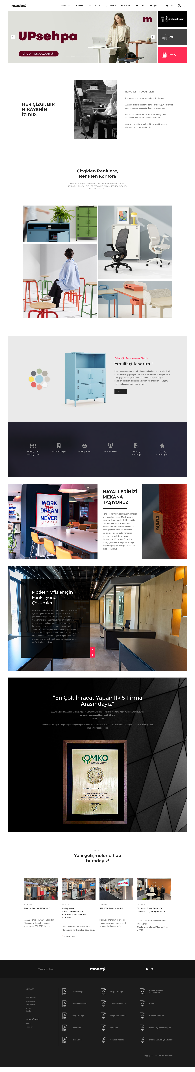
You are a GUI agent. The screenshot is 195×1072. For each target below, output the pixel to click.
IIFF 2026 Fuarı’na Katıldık (111, 913)
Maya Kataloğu (116, 997)
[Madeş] (22, 5)
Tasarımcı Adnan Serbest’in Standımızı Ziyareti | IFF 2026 (151, 915)
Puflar (152, 1009)
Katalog (28, 1029)
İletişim (153, 5)
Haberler (29, 1032)
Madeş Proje (77, 997)
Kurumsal (126, 5)
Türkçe (181, 6)
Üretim (28, 1013)
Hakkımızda (30, 1007)
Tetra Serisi (77, 1045)
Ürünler (79, 5)
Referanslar (30, 1010)
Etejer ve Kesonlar (118, 1021)
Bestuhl (140, 5)
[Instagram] (171, 6)
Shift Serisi (76, 1033)
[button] (153, 37)
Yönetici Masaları (79, 1009)
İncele (121, 391)
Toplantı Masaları (118, 1009)
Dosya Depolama (156, 1021)
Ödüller (28, 1016)
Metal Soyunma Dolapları (160, 1033)
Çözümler (111, 5)
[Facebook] (167, 6)
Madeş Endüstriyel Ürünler (161, 1045)
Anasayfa (65, 5)
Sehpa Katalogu (117, 1045)
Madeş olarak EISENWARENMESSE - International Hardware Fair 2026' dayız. (74, 918)
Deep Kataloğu (78, 1021)
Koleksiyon (94, 5)
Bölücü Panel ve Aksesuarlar (156, 997)
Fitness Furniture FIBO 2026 (37, 913)
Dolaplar (114, 1033)
